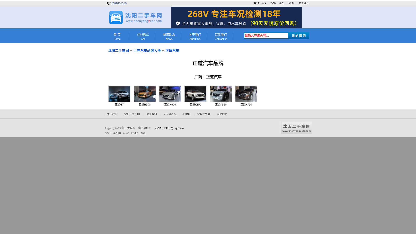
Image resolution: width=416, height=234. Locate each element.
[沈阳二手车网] (135, 23)
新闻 (291, 3)
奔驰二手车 (260, 3)
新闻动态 (169, 37)
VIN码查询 (170, 114)
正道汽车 (172, 50)
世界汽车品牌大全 (147, 50)
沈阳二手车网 (118, 50)
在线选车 (143, 37)
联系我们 (221, 37)
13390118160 (118, 3)
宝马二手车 (277, 3)
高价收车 (304, 3)
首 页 (117, 37)
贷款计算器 (203, 114)
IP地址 (186, 114)
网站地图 (222, 114)
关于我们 (195, 37)
